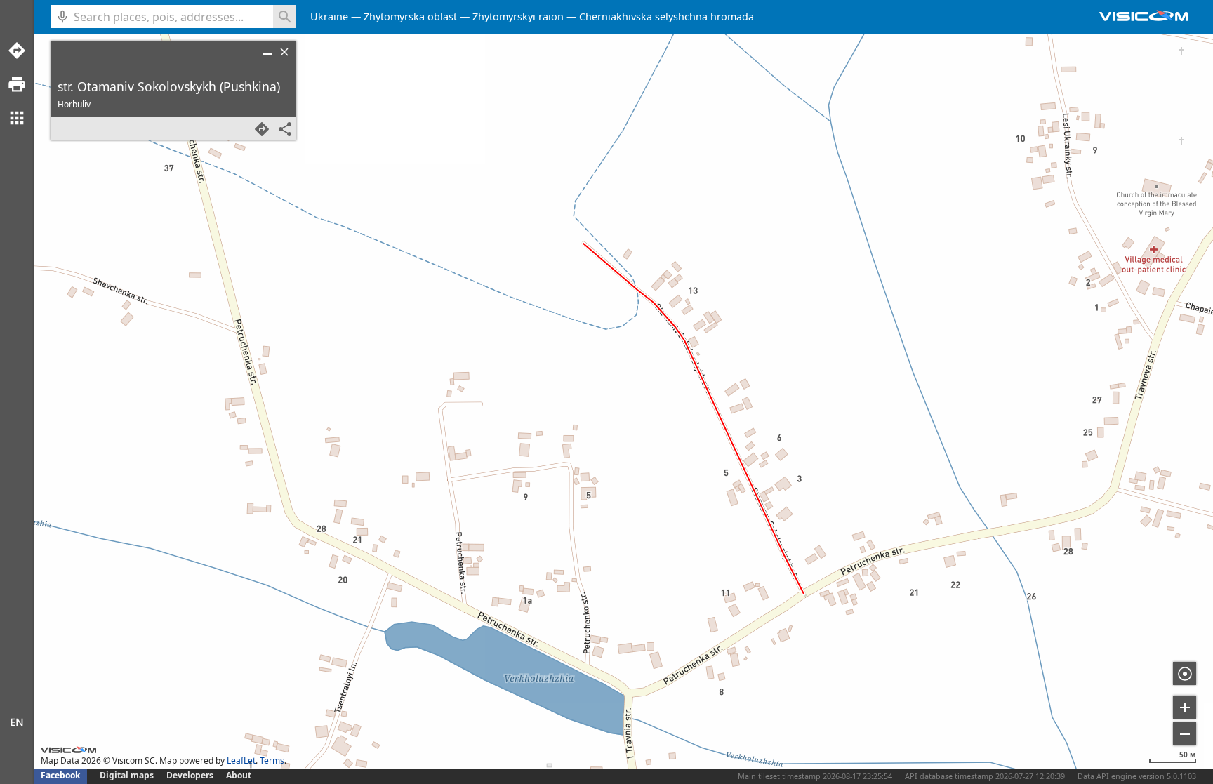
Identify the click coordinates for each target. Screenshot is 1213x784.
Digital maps (128, 775)
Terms (272, 760)
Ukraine (329, 16)
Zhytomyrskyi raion (518, 16)
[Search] (284, 16)
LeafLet (241, 760)
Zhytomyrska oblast (410, 16)
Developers (189, 775)
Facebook (60, 775)
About (238, 775)
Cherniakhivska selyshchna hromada (666, 16)
